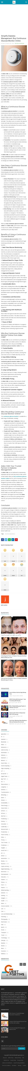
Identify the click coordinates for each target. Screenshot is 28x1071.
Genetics (3, 789)
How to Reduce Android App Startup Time (17, 693)
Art (2, 853)
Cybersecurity (4, 750)
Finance (3, 887)
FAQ (23, 1057)
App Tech (3, 779)
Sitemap (19, 1065)
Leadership (4, 826)
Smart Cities (4, 763)
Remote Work (4, 829)
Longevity (3, 787)
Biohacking (3, 795)
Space (2, 797)
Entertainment (4, 874)
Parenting (3, 916)
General (3, 892)
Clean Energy (4, 805)
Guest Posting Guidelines (19, 1062)
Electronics (3, 871)
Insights (3, 847)
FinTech (3, 813)
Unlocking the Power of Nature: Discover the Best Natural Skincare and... (13, 656)
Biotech (3, 760)
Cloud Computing (5, 765)
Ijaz (10, 702)
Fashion (3, 879)
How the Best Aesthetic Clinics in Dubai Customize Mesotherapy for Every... (14, 679)
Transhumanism (5, 792)
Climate (3, 800)
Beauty (3, 861)
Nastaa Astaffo (12, 716)
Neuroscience (4, 784)
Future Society (4, 834)
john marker (4, 605)
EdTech (3, 810)
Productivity (4, 832)
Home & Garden (5, 906)
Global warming (5, 890)
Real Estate (4, 922)
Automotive (4, 858)
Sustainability (4, 802)
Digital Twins (4, 776)
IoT (2, 771)
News (2, 903)
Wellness (3, 953)
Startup (3, 821)
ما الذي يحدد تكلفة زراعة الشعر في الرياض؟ (11, 635)
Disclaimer (14, 1065)
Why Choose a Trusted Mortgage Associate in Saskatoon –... (16, 1014)
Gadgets (3, 898)
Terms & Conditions (6, 1065)
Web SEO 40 (11, 723)
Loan (2, 911)
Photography (4, 919)
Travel (2, 935)
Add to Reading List (20, 43)
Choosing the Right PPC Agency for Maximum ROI (17, 1028)
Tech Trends (4, 842)
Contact (24, 1065)
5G (2, 781)
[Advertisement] (14, 19)
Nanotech (3, 757)
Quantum (3, 739)
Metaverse (4, 747)
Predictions (4, 845)
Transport (3, 932)
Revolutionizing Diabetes (10, 533)
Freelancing (4, 818)
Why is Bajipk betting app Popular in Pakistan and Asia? (17, 706)
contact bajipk (12, 709)
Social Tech (4, 850)
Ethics (2, 837)
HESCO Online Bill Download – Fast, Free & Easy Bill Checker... (17, 700)
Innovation (3, 824)
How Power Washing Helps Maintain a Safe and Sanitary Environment (18, 721)
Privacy (3, 840)
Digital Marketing (5, 869)
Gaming (3, 895)
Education (3, 877)
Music (2, 948)
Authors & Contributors (7, 1062)
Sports (2, 927)
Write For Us (6, 1060)
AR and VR (3, 773)
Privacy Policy (20, 1060)
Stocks (2, 930)
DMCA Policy (10, 1057)
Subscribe (21, 1048)
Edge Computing (5, 768)
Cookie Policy (13, 1060)
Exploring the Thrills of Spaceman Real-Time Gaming (17, 713)
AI (1, 736)
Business (3, 863)
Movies (3, 945)
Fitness (3, 882)
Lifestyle (3, 940)
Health (3, 43)
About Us (5, 1057)
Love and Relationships (6, 914)
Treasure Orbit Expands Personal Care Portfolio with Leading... (18, 1022)
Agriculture (3, 734)
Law (2, 908)
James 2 (10, 695)
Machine (3, 943)
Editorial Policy (18, 1057)
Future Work (4, 808)
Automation (4, 752)
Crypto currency (5, 866)
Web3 (2, 744)
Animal (2, 855)
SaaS (2, 924)
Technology (4, 937)
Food (2, 885)
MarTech (3, 816)
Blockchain (3, 742)
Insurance (3, 951)
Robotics (3, 755)
